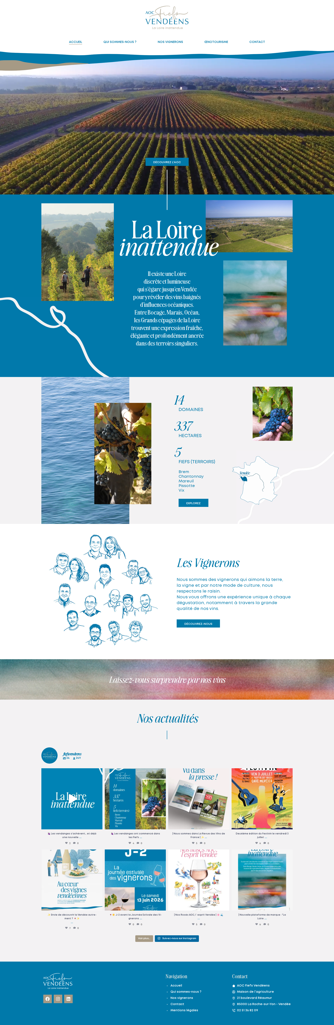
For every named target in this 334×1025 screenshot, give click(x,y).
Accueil (176, 985)
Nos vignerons (181, 998)
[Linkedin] (68, 999)
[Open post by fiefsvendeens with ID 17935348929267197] (71, 880)
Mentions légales (184, 1010)
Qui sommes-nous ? (185, 991)
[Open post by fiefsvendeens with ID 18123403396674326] (262, 798)
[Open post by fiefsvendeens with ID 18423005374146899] (71, 798)
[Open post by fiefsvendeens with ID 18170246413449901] (135, 798)
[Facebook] (47, 999)
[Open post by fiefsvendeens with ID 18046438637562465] (198, 880)
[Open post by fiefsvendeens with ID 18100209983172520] (198, 798)
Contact (177, 1004)
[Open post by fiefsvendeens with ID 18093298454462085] (135, 880)
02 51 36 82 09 (247, 1010)
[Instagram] (58, 999)
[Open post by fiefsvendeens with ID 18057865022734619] (262, 880)
